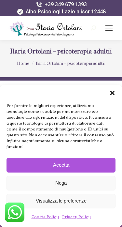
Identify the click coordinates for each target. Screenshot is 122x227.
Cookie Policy (45, 216)
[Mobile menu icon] (108, 28)
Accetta (61, 165)
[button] (112, 93)
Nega (61, 183)
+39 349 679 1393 (66, 4)
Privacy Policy (76, 216)
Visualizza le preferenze (61, 201)
